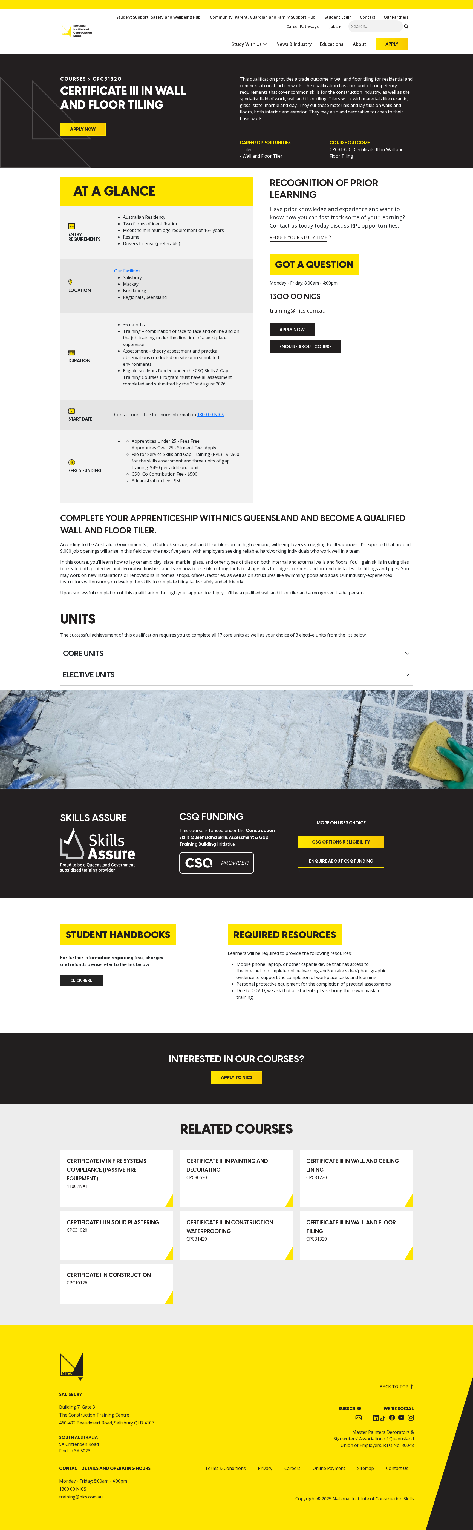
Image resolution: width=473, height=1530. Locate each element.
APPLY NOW (83, 129)
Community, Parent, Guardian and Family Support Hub (262, 17)
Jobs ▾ (335, 26)
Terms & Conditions (225, 1468)
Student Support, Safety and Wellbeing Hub (158, 17)
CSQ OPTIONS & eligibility (341, 842)
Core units (83, 653)
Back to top (394, 1387)
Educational (332, 44)
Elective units (89, 674)
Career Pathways (302, 26)
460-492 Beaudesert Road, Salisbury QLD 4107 (106, 1423)
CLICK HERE (72, 978)
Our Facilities (127, 271)
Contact (368, 17)
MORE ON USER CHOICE (341, 822)
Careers (292, 1468)
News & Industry (294, 44)
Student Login (338, 17)
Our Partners (396, 17)
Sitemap (365, 1468)
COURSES (73, 79)
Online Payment (329, 1468)
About (359, 44)
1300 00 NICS (210, 414)
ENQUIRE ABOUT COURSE (305, 346)
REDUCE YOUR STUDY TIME (298, 237)
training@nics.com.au (298, 310)
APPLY (392, 44)
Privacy (265, 1468)
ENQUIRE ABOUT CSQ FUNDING (341, 861)
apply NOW (292, 329)
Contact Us (397, 1468)
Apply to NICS (236, 1077)
